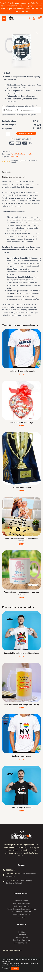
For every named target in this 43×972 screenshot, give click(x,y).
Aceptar (15, 968)
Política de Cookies (21, 906)
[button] (29, 18)
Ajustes (6, 968)
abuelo (12, 157)
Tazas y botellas (26, 154)
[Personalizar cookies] (12, 950)
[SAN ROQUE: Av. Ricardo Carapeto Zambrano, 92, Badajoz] (20, 881)
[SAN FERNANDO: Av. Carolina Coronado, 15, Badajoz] (20, 875)
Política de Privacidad (21, 903)
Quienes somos (21, 901)
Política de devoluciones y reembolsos (21, 909)
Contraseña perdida (22, 943)
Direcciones (21, 934)
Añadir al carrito (26, 133)
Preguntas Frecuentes (21, 914)
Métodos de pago (21, 937)
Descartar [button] (25, 11)
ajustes (16, 965)
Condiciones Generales (21, 912)
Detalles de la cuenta (21, 940)
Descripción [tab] (6, 172)
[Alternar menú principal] (4, 18)
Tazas (17, 157)
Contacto (21, 917)
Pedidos (21, 932)
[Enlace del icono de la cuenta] (34, 18)
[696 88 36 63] (9, 870)
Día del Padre (15, 154)
